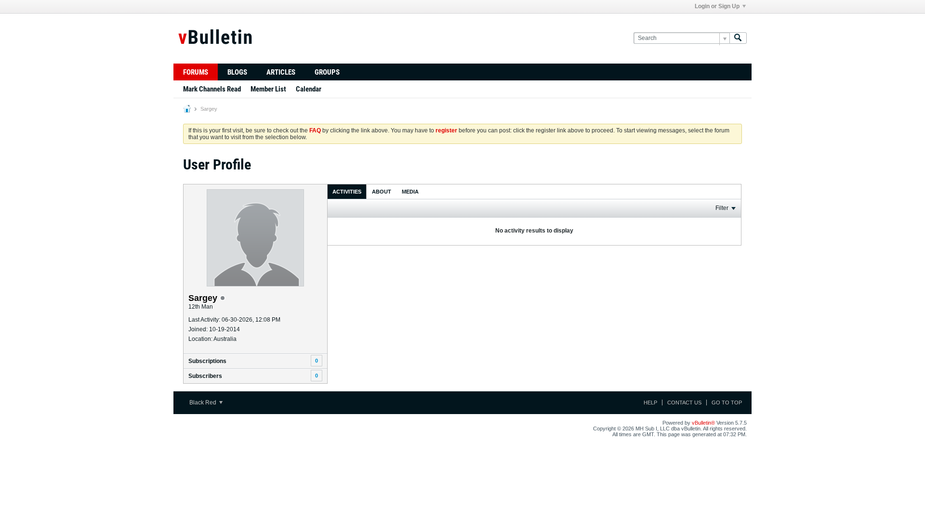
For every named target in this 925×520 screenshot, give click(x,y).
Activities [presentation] (346, 192)
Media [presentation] (410, 192)
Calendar (308, 89)
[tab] (347, 191)
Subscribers (205, 376)
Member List (268, 89)
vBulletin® (703, 423)
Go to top (727, 402)
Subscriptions (207, 361)
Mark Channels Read (212, 89)
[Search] (738, 38)
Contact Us (684, 402)
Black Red (203, 402)
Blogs (237, 72)
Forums (195, 72)
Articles (280, 72)
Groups (327, 72)
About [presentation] (381, 192)
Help (650, 402)
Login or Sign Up (717, 6)
